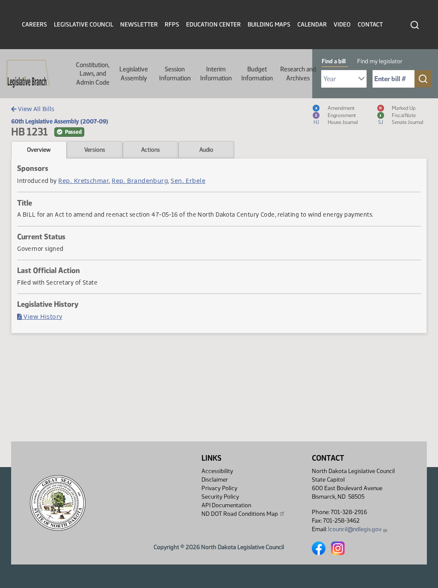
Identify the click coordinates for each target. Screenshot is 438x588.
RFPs (172, 24)
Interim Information (216, 73)
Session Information (175, 73)
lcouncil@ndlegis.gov (355, 529)
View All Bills (35, 109)
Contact (370, 24)
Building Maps (269, 24)
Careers (34, 24)
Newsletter (139, 24)
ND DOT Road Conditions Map (239, 513)
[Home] (25, 73)
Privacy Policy (219, 488)
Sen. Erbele (188, 180)
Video (342, 24)
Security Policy (220, 496)
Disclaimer (214, 479)
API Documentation (226, 505)
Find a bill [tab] (334, 61)
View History (42, 316)
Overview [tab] (38, 149)
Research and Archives (298, 73)
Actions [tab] (150, 149)
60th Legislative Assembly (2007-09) (59, 121)
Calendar (312, 24)
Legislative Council (83, 24)
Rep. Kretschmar (83, 180)
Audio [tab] (206, 149)
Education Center (213, 24)
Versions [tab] (94, 149)
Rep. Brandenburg (140, 180)
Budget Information (257, 73)
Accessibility (217, 471)
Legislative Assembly (133, 73)
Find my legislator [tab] (379, 61)
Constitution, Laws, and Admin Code (93, 73)
